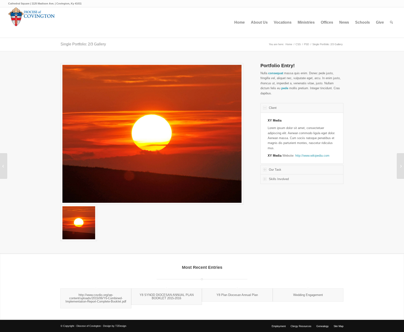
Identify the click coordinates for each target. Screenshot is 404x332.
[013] (152, 134)
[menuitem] (239, 22)
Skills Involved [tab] (279, 179)
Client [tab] (273, 108)
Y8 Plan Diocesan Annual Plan (237, 295)
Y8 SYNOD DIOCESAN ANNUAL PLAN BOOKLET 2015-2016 (167, 296)
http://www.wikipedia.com (312, 155)
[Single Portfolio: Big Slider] (3, 166)
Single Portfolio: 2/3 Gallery (83, 44)
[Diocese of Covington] (31, 22)
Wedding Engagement (308, 295)
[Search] (391, 22)
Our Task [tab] (275, 169)
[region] (301, 138)
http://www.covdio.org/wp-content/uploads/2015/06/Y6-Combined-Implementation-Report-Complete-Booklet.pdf (95, 298)
